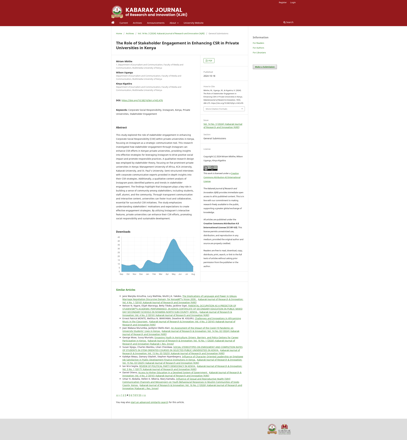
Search (289, 22)
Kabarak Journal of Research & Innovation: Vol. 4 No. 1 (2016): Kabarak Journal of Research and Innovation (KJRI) (182, 301)
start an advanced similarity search (149, 402)
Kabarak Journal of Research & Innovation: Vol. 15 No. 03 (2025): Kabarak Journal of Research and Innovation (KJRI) (181, 352)
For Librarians (259, 52)
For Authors (258, 47)
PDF (210, 60)
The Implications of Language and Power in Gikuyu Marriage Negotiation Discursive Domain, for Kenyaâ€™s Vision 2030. (179, 298)
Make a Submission (265, 66)
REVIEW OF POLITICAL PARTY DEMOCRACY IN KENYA (167, 366)
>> (144, 395)
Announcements (156, 22)
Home (119, 33)
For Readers (258, 43)
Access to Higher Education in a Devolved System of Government (173, 372)
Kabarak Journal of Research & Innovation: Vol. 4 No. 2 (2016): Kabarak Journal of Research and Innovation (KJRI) (177, 313)
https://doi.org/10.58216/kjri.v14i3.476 (142, 100)
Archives (137, 22)
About (173, 22)
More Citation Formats (216, 108)
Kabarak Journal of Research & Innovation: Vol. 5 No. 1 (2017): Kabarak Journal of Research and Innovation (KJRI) (182, 368)
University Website (194, 22)
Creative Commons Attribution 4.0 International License (222, 177)
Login (293, 2)
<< (117, 395)
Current (124, 22)
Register (283, 2)
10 (139, 395)
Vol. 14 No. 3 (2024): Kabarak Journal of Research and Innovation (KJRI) (171, 33)
